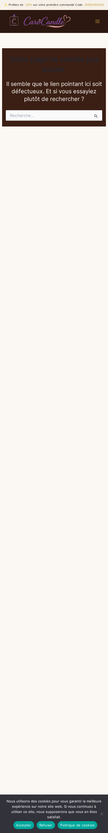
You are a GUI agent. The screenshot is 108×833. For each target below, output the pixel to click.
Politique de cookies (77, 825)
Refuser (46, 825)
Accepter (23, 825)
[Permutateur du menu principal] (97, 21)
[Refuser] (101, 813)
